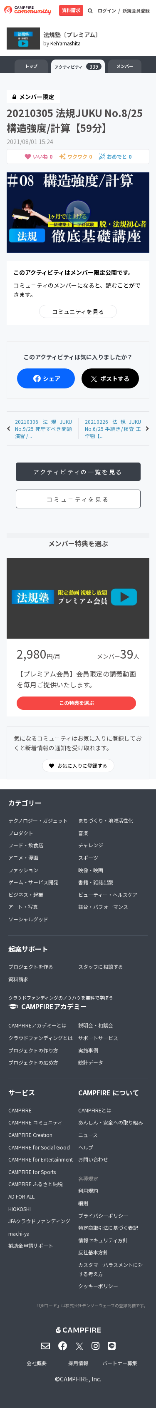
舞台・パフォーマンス (103, 906)
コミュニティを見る (78, 311)
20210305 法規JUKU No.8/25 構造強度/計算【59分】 (75, 120)
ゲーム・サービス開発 (33, 882)
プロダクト (20, 832)
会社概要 (37, 1362)
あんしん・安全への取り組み (110, 1122)
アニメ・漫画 (23, 857)
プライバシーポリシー (103, 1215)
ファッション (23, 869)
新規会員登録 (136, 10)
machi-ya (19, 1233)
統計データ (90, 1062)
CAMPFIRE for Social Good (39, 1147)
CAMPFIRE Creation (30, 1134)
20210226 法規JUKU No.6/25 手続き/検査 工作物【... (113, 428)
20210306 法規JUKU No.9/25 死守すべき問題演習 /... (43, 428)
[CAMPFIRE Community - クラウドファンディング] (27, 10)
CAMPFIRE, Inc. (80, 1379)
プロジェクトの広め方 (33, 1062)
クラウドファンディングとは (40, 1037)
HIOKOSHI (19, 1208)
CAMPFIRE (20, 1110)
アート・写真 (23, 906)
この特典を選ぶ (76, 702)
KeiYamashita (65, 43)
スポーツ (88, 857)
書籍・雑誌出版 (95, 882)
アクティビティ (76, 66)
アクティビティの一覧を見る (78, 472)
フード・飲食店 (25, 844)
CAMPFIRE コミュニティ (35, 1122)
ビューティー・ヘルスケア (108, 894)
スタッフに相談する (100, 966)
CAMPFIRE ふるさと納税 (35, 1183)
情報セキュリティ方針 (103, 1240)
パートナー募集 (119, 1362)
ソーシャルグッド (28, 919)
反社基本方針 (93, 1252)
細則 (83, 1203)
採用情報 (78, 1362)
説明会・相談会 (95, 1025)
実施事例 (88, 1050)
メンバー (124, 66)
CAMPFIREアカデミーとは (37, 1025)
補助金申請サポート (30, 1245)
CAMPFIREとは (94, 1110)
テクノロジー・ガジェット (38, 820)
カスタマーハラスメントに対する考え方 (110, 1269)
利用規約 (88, 1190)
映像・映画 (90, 869)
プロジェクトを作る (30, 966)
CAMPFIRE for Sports (32, 1171)
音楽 (83, 832)
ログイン (107, 10)
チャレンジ (90, 844)
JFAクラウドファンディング (39, 1220)
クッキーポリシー (98, 1285)
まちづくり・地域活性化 (105, 820)
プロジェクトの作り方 (33, 1050)
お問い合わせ (93, 1159)
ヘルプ (85, 1147)
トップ (31, 66)
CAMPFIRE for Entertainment (40, 1159)
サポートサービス (98, 1037)
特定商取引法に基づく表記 (108, 1227)
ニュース (88, 1134)
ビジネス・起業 (25, 894)
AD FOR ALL (21, 1196)
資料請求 (71, 10)
